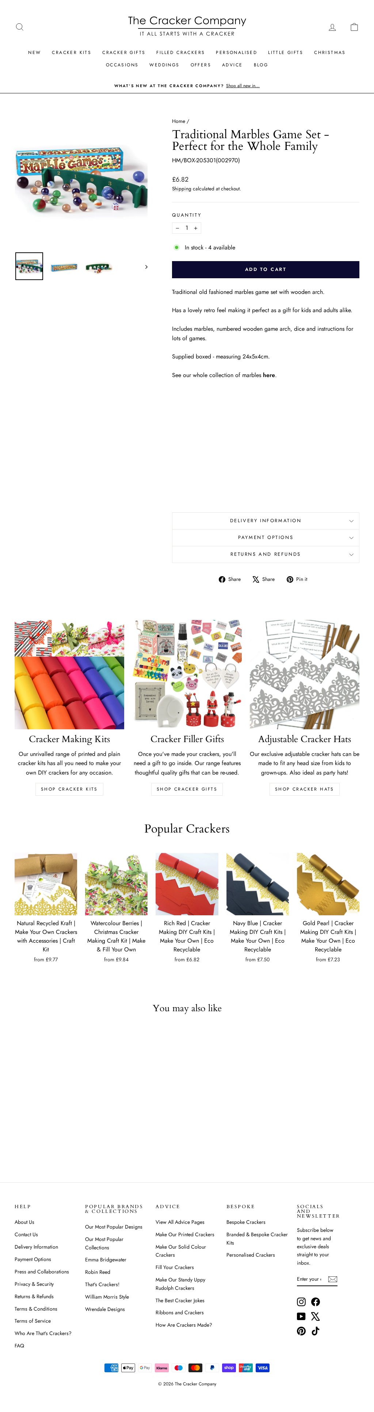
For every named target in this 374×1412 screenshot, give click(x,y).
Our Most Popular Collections (104, 1243)
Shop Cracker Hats (304, 789)
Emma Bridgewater (105, 1259)
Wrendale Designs (105, 1309)
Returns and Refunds (265, 554)
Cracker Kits (71, 52)
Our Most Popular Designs (113, 1226)
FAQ (19, 1345)
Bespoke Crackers (246, 1222)
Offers (201, 65)
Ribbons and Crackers (180, 1312)
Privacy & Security (34, 1284)
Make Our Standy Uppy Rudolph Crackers (180, 1283)
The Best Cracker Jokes (180, 1300)
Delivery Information (266, 520)
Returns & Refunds (34, 1296)
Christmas (330, 52)
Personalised (236, 52)
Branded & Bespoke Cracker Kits (257, 1238)
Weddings (164, 65)
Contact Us (26, 1234)
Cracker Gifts (123, 52)
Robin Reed (97, 1272)
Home (178, 121)
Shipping (181, 188)
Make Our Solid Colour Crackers (181, 1250)
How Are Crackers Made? (184, 1324)
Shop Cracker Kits (69, 789)
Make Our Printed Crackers (185, 1234)
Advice (232, 65)
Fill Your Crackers (175, 1267)
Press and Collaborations (42, 1271)
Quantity (186, 215)
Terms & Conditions (36, 1308)
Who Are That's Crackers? (43, 1333)
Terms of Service (33, 1320)
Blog (261, 65)
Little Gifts (285, 52)
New (34, 52)
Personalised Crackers (250, 1254)
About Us (24, 1222)
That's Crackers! (102, 1284)
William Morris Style (107, 1296)
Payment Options (265, 537)
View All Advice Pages (180, 1222)
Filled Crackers (180, 52)
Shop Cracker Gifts (187, 789)
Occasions (122, 65)
